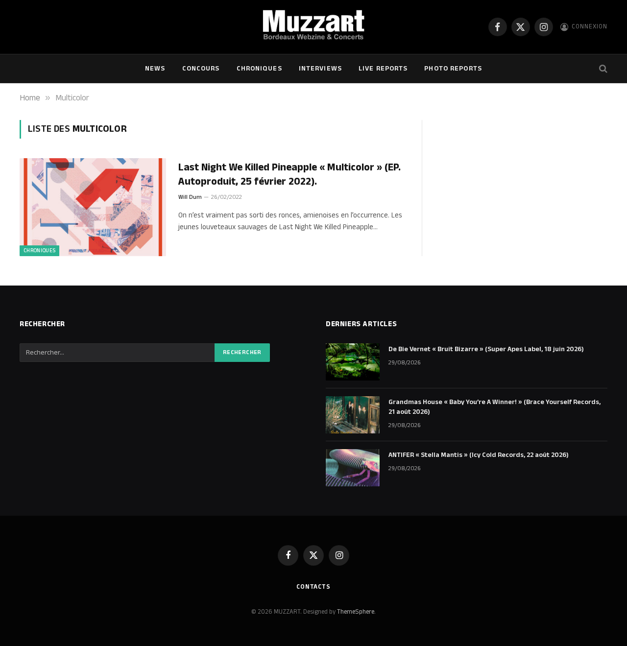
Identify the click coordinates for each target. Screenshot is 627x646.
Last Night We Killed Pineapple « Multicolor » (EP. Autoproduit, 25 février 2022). (289, 175)
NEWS (155, 68)
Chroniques (259, 68)
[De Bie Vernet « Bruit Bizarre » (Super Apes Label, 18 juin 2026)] (353, 362)
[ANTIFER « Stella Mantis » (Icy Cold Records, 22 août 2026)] (353, 467)
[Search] (602, 69)
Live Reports (383, 68)
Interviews (320, 68)
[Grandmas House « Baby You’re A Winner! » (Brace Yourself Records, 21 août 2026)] (353, 414)
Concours (201, 68)
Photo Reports (453, 68)
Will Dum (190, 197)
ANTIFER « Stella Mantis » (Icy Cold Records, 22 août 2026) (478, 455)
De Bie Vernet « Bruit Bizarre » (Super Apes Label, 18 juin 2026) (486, 349)
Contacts (313, 586)
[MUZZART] (313, 27)
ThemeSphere (355, 611)
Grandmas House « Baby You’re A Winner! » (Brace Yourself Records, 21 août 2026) (494, 407)
